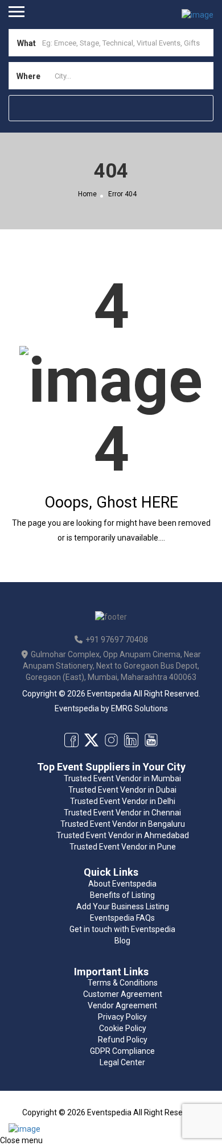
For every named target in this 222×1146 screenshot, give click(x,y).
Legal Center (122, 1062)
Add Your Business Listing (122, 906)
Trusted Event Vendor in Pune (122, 846)
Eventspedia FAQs (122, 917)
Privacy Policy (122, 1016)
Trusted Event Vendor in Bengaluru (122, 823)
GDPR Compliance (122, 1051)
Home (87, 194)
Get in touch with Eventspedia (122, 929)
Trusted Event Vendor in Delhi (122, 801)
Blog (122, 940)
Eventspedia (77, 708)
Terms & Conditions (123, 982)
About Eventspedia (122, 883)
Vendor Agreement (122, 1005)
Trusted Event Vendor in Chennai (122, 812)
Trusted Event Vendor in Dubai (122, 789)
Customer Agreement (122, 994)
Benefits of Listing (122, 895)
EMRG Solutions (139, 708)
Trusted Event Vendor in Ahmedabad (122, 835)
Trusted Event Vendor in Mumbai (122, 778)
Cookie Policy (122, 1028)
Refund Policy (122, 1039)
